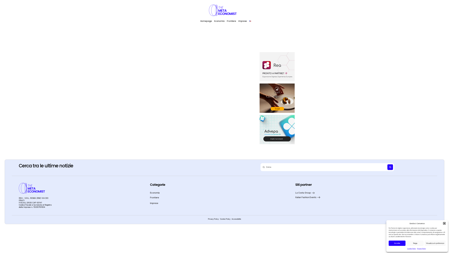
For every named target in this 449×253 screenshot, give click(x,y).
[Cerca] (390, 167)
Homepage (206, 21)
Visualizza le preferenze (435, 243)
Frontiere (231, 21)
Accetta (397, 243)
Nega (415, 243)
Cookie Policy (411, 249)
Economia (219, 21)
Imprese (242, 21)
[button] (444, 223)
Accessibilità (236, 219)
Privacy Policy (421, 249)
